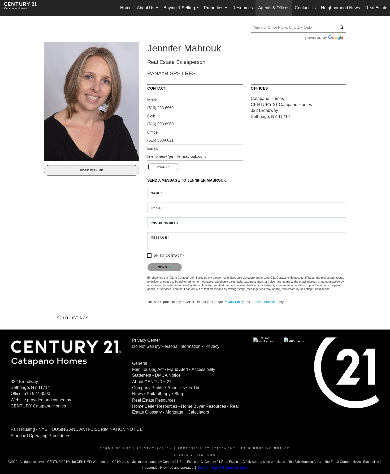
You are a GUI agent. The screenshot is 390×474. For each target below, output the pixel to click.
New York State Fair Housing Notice (222, 467)
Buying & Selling (182, 11)
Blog (178, 394)
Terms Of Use (116, 448)
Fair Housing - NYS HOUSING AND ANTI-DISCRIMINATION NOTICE (77, 429)
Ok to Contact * (169, 255)
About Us (148, 11)
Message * (160, 237)
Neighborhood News (340, 8)
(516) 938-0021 (160, 140)
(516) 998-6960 (160, 108)
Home (126, 8)
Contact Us (305, 8)
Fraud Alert (177, 369)
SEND (163, 267)
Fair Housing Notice (265, 448)
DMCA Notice (168, 375)
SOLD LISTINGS (73, 318)
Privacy (212, 346)
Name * (157, 193)
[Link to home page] (23, 8)
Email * (157, 207)
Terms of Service (263, 302)
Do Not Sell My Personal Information (166, 346)
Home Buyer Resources (203, 406)
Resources (242, 8)
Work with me (91, 170)
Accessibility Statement (206, 448)
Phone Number (164, 222)
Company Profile (148, 387)
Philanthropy (159, 394)
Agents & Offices (273, 8)
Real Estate (376, 8)
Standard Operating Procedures (40, 435)
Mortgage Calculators (187, 412)
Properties (216, 11)
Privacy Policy (234, 302)
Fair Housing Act (147, 369)
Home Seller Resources (154, 406)
